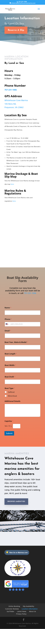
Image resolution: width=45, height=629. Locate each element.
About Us (32, 611)
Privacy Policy (21, 614)
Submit (9, 433)
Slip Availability (28, 606)
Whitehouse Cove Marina (16, 100)
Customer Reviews (12, 609)
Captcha (9, 421)
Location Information (30, 609)
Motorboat (12, 396)
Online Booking (14, 606)
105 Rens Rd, (10, 104)
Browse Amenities (16, 501)
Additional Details (12, 401)
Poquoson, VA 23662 (13, 107)
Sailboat (11, 392)
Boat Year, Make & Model (16, 342)
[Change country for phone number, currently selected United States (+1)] (7, 324)
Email (8, 331)
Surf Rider (10, 611)
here (12, 184)
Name (8, 308)
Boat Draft (10, 377)
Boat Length (11, 354)
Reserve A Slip (16, 30)
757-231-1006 (22, 2)
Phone (8, 319)
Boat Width (10, 365)
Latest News (21, 611)
